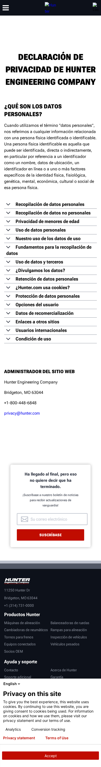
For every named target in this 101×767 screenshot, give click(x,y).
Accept (51, 756)
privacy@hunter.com (22, 413)
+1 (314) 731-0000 (19, 605)
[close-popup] (96, 684)
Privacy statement (19, 738)
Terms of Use (56, 738)
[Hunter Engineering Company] (50, 8)
